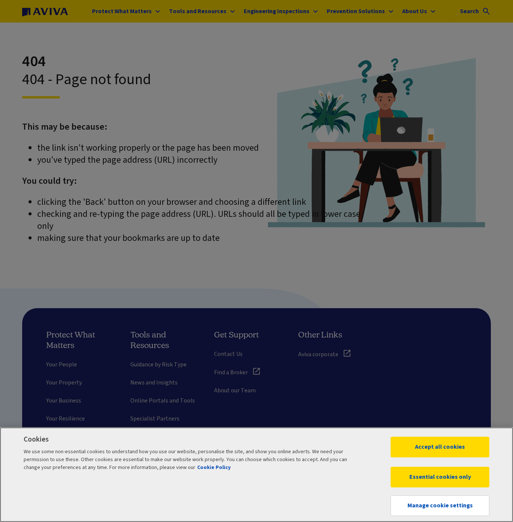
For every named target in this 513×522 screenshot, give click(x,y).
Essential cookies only (440, 477)
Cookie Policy (214, 467)
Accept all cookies (440, 447)
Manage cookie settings (440, 505)
